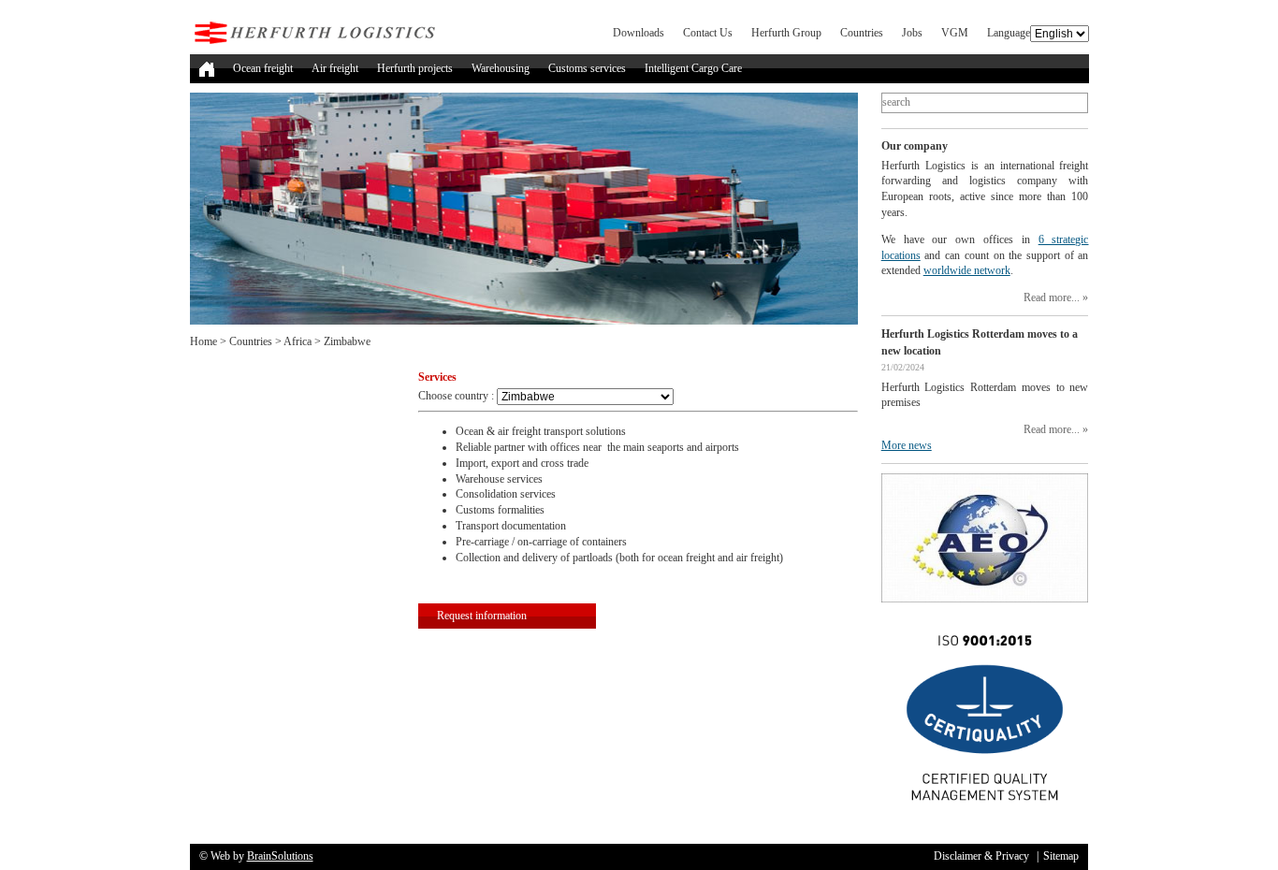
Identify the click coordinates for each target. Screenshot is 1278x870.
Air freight (335, 68)
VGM (954, 32)
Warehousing (501, 68)
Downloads (638, 32)
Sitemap (1061, 856)
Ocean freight (263, 68)
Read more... (1052, 297)
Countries (861, 32)
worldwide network (966, 270)
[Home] (207, 68)
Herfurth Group (786, 32)
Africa (297, 341)
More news (906, 445)
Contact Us (708, 32)
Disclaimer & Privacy (981, 856)
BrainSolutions (280, 856)
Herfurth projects (415, 68)
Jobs (912, 32)
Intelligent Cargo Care (693, 68)
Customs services (587, 68)
